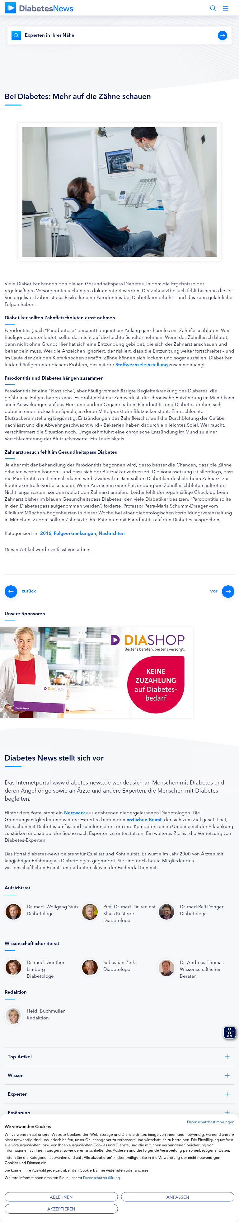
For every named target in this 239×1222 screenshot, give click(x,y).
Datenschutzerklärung (101, 1177)
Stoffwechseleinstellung (142, 364)
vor (213, 590)
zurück (29, 590)
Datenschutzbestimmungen (210, 1121)
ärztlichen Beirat (144, 819)
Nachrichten (112, 533)
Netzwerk (74, 812)
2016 (45, 533)
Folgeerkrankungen (75, 533)
